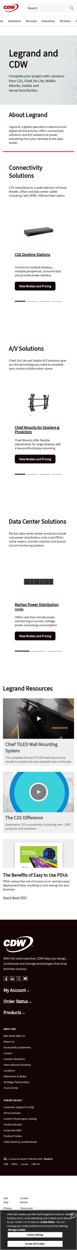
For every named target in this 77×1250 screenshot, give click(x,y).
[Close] (72, 1215)
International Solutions (17, 1065)
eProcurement (12, 1113)
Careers (8, 1053)
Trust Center (11, 1088)
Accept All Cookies (35, 1243)
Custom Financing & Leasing (20, 1118)
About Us (9, 1041)
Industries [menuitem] (48, 21)
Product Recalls (13, 1124)
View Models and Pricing (35, 286)
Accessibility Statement (17, 1047)
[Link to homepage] (10, 8)
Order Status (16, 1001)
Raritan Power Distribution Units (37, 607)
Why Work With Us (14, 1036)
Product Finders (13, 1136)
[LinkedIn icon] (12, 979)
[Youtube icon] (25, 979)
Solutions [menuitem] (14, 21)
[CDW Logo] (10, 8)
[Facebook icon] (6, 979)
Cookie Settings (35, 1234)
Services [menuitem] (31, 21)
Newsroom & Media (15, 1076)
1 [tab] (20, 301)
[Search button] (72, 8)
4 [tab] (57, 301)
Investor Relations (14, 1059)
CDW (6, 1164)
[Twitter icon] (19, 979)
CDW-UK (35, 1164)
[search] (44, 8)
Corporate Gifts (13, 1130)
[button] (38, 719)
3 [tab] (44, 301)
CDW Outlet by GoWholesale (20, 1142)
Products (13, 1012)
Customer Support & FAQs (19, 1107)
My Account (15, 990)
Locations (9, 1070)
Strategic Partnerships (16, 1082)
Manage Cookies (16, 1229)
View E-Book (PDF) (15, 898)
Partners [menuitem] (65, 21)
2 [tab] (32, 301)
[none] (14, 21)
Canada (24, 1164)
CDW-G (14, 1164)
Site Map (6, 1200)
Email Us (48, 1158)
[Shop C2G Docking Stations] (38, 231)
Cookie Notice (24, 1200)
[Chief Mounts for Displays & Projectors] (38, 404)
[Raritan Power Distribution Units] (38, 581)
